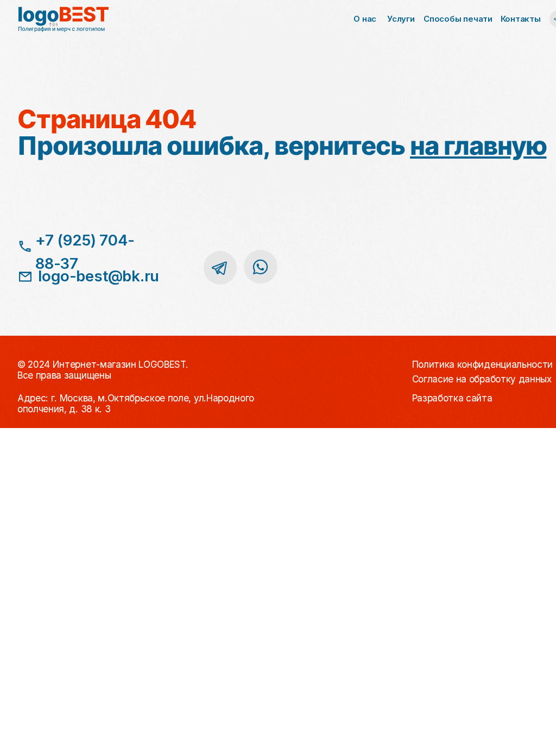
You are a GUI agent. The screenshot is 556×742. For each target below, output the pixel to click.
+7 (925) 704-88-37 (84, 252)
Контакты (521, 19)
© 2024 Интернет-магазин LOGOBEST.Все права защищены (102, 370)
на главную (478, 145)
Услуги (401, 19)
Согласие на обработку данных (482, 379)
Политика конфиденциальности (482, 364)
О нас (364, 19)
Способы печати (458, 19)
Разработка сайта (452, 398)
